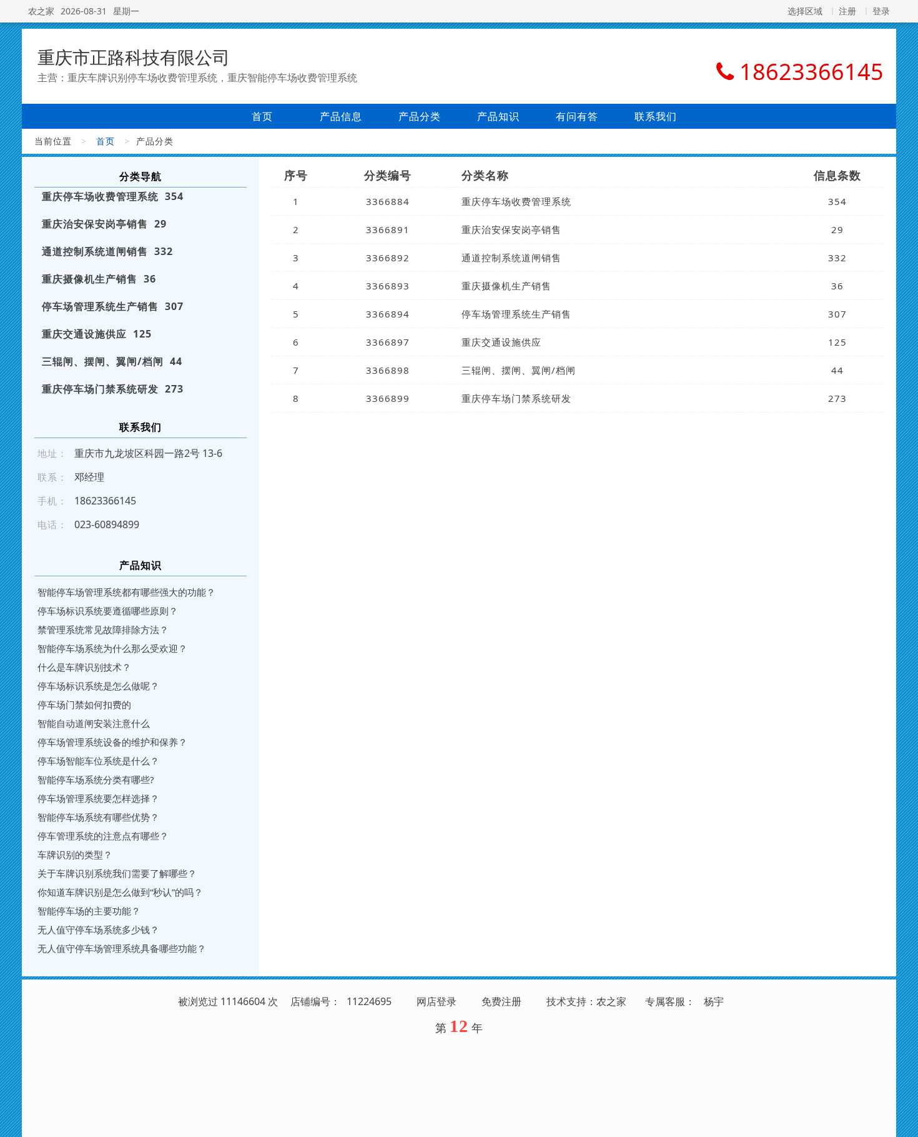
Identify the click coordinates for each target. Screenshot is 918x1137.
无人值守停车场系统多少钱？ (98, 929)
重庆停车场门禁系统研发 (516, 398)
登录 (881, 11)
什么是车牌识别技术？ (84, 667)
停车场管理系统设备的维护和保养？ (112, 742)
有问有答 (577, 116)
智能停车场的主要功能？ (89, 910)
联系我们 (655, 116)
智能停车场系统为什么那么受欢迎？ (112, 648)
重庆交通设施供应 (501, 342)
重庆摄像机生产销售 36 (99, 279)
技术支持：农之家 (586, 1001)
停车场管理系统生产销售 (516, 314)
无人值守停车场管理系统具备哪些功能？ (121, 948)
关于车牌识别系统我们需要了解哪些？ (117, 873)
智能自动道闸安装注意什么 (93, 723)
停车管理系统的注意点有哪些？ (103, 835)
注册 (847, 11)
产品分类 (419, 116)
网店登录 (437, 1001)
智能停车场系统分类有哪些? (95, 779)
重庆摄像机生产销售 (506, 285)
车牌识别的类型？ (74, 854)
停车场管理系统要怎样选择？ (98, 798)
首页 (262, 116)
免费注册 (501, 1001)
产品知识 (498, 116)
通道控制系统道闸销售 (511, 257)
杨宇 (714, 1001)
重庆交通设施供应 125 (97, 334)
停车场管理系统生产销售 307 (113, 306)
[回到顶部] (902, 1120)
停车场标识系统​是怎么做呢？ (98, 685)
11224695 (369, 1001)
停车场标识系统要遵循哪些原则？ (107, 610)
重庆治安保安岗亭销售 (511, 229)
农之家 (41, 11)
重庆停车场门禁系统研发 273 (113, 389)
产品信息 (341, 116)
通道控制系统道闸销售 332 (107, 251)
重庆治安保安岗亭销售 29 (104, 224)
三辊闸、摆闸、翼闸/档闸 (518, 370)
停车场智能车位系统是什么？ (98, 760)
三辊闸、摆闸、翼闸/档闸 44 (112, 361)
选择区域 (804, 11)
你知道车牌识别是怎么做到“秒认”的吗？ (120, 892)
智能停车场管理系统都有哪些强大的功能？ (126, 592)
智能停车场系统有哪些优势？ (98, 817)
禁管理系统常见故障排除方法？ (103, 629)
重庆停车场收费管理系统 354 (113, 196)
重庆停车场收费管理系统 (516, 201)
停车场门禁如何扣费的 (84, 704)
